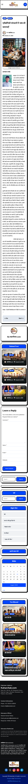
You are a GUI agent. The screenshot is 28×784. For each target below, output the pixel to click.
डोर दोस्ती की (7, 395)
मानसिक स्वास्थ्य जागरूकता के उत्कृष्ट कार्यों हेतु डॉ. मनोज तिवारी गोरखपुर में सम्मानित (13, 670)
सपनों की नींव (7, 359)
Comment (5, 420)
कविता (6, 355)
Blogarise (9, 778)
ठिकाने (20, 318)
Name (4, 445)
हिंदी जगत (10, 18)
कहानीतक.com (11, 32)
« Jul (4, 590)
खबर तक (16, 664)
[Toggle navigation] (2, 4)
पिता (7, 318)
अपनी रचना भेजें (9, 664)
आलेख (4, 18)
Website (4, 460)
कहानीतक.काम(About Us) (14, 781)
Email (4, 453)
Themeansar (17, 778)
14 (17, 574)
